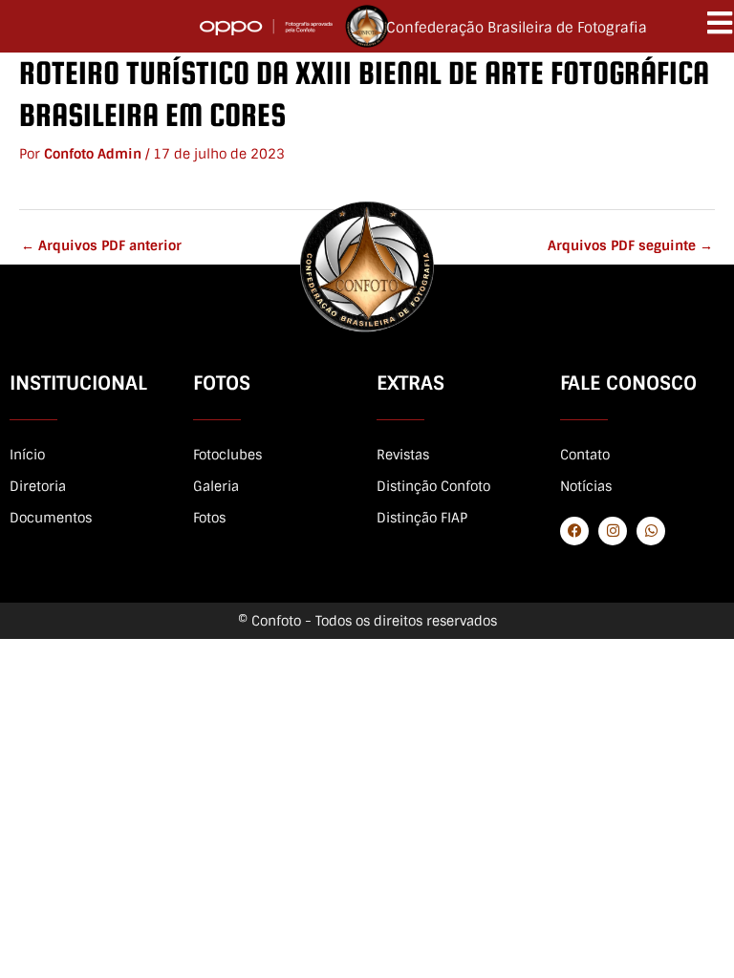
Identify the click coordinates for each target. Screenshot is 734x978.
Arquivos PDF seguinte (630, 245)
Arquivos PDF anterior (101, 245)
